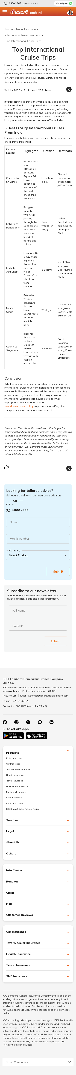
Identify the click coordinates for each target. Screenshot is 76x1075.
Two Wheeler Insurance (18, 769)
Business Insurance (16, 792)
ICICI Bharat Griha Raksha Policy (22, 809)
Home (9, 29)
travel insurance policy (19, 406)
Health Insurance (15, 775)
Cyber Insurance (14, 803)
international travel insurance (22, 35)
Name (13, 522)
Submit (58, 571)
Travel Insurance (26, 29)
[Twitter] (28, 722)
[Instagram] (16, 722)
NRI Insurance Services (18, 786)
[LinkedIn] (51, 722)
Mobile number (19, 538)
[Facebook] (5, 722)
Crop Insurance (14, 797)
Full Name (18, 610)
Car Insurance (13, 763)
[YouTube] (40, 722)
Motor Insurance (14, 758)
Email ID (17, 626)
